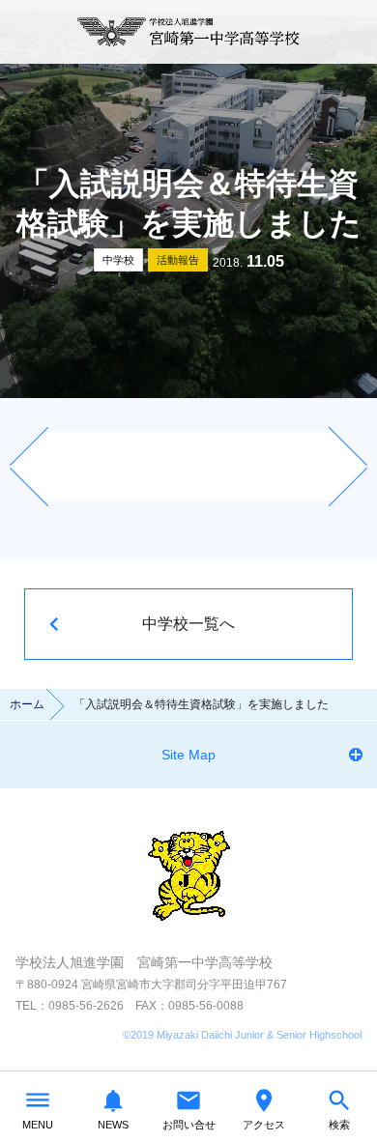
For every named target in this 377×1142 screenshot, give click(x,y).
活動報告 (178, 260)
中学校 (118, 260)
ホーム (27, 704)
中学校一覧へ (188, 623)
